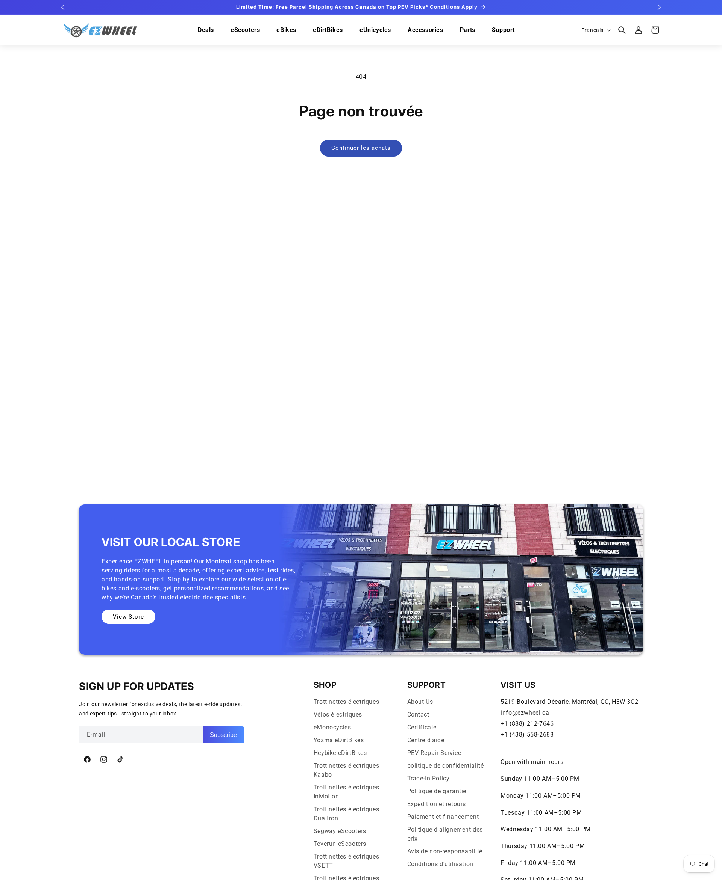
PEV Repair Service (434, 752)
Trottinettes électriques (346, 701)
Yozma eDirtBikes (339, 740)
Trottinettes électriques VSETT (346, 861)
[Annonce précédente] (63, 7)
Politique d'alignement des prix (445, 834)
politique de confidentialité (445, 765)
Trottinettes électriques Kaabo (346, 770)
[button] (622, 30)
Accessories (425, 29)
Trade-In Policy (428, 778)
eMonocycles (332, 727)
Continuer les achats (361, 148)
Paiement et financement (443, 816)
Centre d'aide (425, 740)
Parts (467, 29)
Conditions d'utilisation (440, 864)
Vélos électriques (338, 714)
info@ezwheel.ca (525, 712)
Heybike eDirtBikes (340, 752)
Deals (206, 29)
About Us (420, 701)
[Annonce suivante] (659, 7)
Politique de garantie (437, 791)
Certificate (422, 727)
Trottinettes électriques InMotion (346, 792)
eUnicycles (375, 29)
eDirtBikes (328, 29)
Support (503, 29)
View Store (128, 616)
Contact (418, 714)
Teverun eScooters (340, 843)
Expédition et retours (436, 804)
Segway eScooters (340, 831)
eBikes (286, 29)
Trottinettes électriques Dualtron (346, 814)
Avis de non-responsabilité (445, 851)
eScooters (245, 29)
